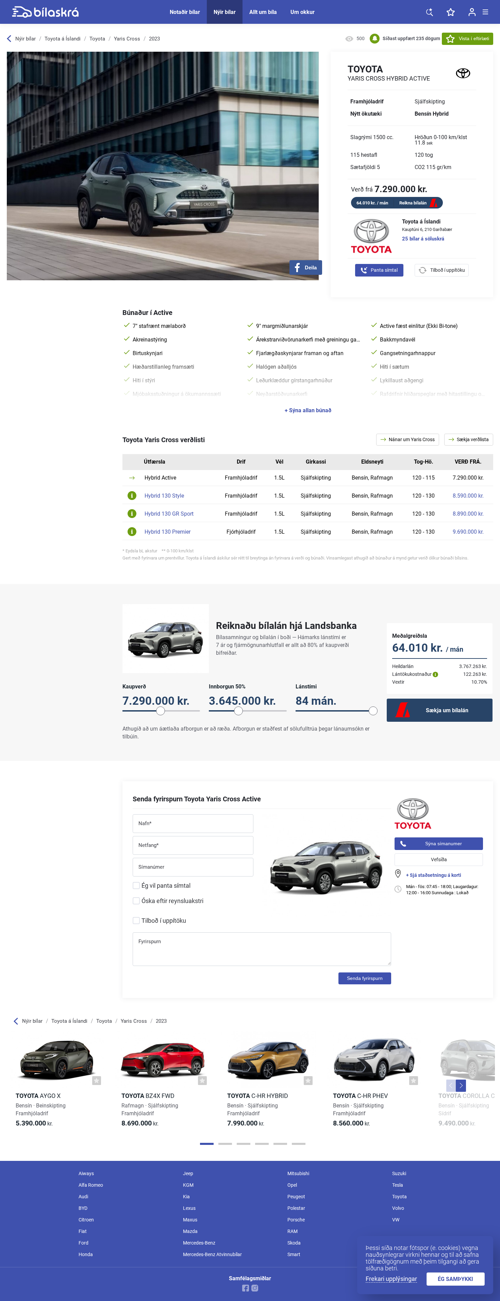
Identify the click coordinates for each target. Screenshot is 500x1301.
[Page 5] (280, 1144)
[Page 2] (225, 1144)
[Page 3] (243, 1144)
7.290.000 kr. (468, 478)
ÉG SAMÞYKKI (455, 1279)
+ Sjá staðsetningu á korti (433, 875)
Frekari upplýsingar (391, 1278)
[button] (451, 1086)
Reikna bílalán (413, 202)
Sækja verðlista (472, 439)
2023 (154, 38)
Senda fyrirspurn (365, 978)
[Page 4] (262, 1144)
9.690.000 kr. (468, 532)
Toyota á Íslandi (63, 38)
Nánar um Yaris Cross (411, 439)
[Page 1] (207, 1144)
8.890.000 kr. (468, 514)
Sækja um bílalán (447, 710)
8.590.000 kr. (468, 496)
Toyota (97, 38)
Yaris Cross (127, 38)
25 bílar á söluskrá (423, 238)
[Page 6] (298, 1144)
